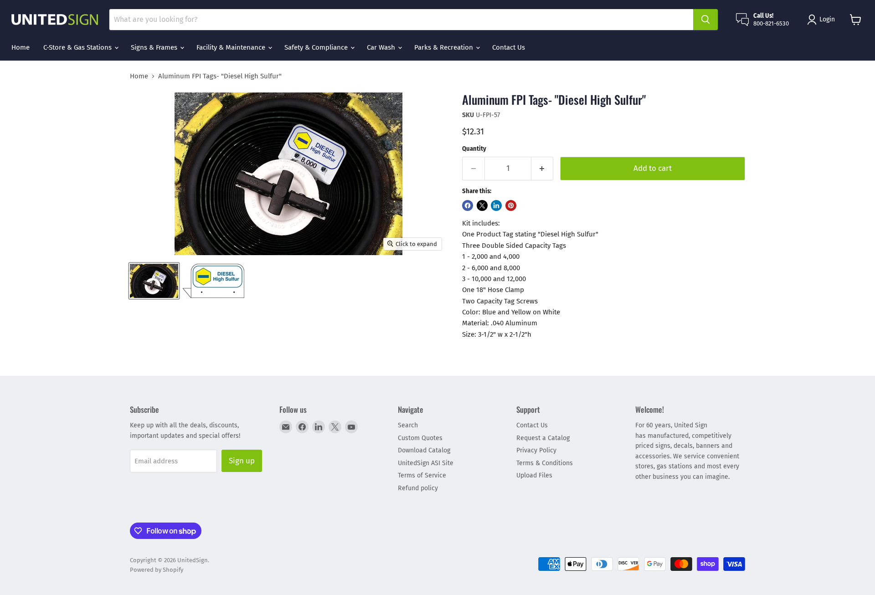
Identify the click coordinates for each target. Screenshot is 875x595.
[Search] (705, 19)
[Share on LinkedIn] (496, 205)
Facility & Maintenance (231, 47)
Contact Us (508, 47)
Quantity (474, 148)
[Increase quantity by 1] (542, 168)
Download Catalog (424, 450)
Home (20, 47)
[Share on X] (482, 205)
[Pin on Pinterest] (510, 205)
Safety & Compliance (317, 47)
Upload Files (534, 475)
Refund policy (418, 488)
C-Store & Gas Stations (78, 47)
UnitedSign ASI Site (425, 463)
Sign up (242, 460)
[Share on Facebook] (467, 205)
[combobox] (401, 19)
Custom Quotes (420, 438)
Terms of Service (422, 475)
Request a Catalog (543, 438)
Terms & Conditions (544, 463)
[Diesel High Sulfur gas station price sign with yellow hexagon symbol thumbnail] (213, 281)
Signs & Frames (155, 47)
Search (408, 425)
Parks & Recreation (444, 47)
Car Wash (382, 47)
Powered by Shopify (156, 569)
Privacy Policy (536, 450)
